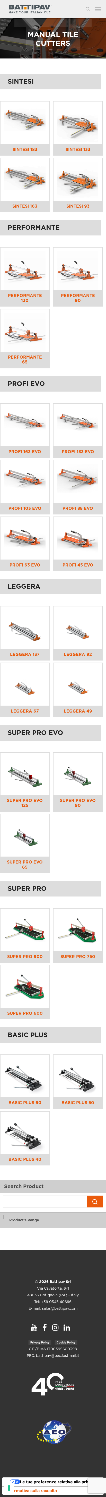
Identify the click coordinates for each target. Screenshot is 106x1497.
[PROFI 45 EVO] (78, 538)
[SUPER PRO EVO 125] (25, 774)
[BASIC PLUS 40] (25, 1133)
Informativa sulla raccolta (31, 1490)
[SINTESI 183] (25, 123)
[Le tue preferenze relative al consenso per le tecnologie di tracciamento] (9, 1488)
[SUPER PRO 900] (25, 930)
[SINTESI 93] (78, 179)
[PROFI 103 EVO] (25, 481)
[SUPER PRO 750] (78, 930)
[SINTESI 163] (25, 179)
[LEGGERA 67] (25, 684)
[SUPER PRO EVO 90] (78, 774)
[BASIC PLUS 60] (25, 1076)
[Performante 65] (25, 330)
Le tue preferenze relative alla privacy (58, 1481)
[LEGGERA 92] (78, 627)
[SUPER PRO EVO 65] (25, 835)
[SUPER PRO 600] (25, 986)
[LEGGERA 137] (25, 627)
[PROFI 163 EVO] (25, 425)
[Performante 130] (25, 269)
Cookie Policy (66, 1342)
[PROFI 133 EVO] (78, 425)
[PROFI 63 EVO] (25, 538)
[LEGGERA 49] (78, 684)
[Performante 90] (78, 269)
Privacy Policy (39, 1342)
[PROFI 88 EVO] (78, 481)
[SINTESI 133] (78, 123)
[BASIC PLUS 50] (78, 1076)
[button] (100, 9)
